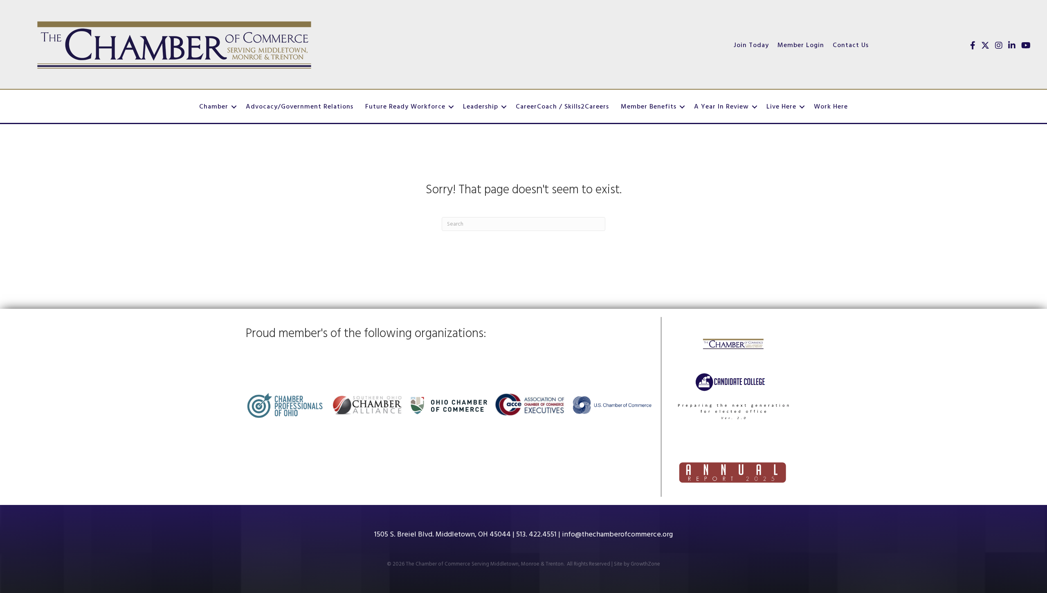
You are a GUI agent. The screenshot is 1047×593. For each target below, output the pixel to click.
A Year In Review (721, 107)
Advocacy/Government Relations (299, 107)
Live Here (781, 107)
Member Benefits (648, 107)
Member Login (800, 45)
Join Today (751, 45)
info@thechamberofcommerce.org (617, 535)
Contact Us (851, 45)
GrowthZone (645, 564)
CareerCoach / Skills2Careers (562, 107)
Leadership (480, 107)
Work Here (831, 107)
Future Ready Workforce (405, 107)
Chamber (213, 107)
